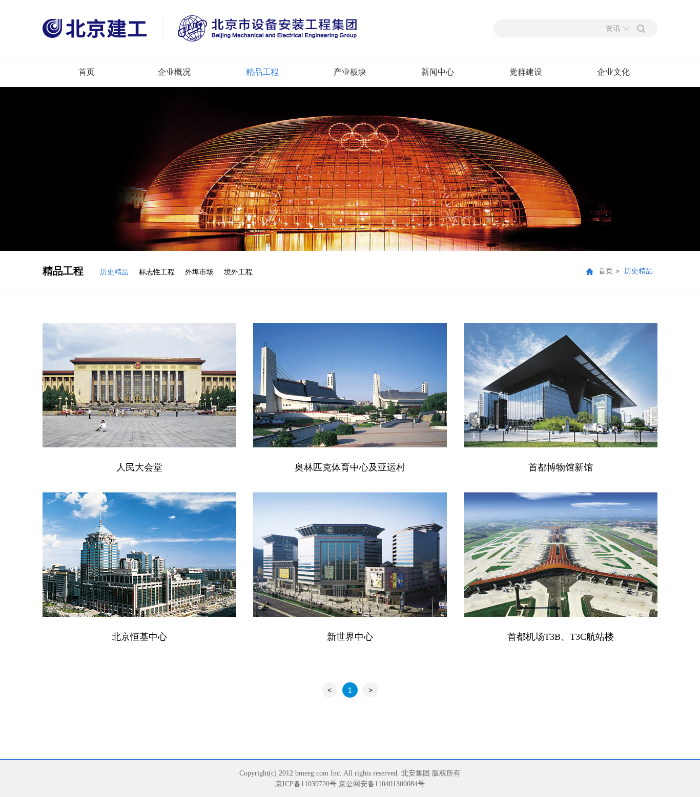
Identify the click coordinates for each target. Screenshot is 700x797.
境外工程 (238, 272)
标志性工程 (157, 272)
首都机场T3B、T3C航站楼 (560, 636)
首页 (86, 72)
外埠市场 (199, 272)
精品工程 (262, 72)
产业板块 (350, 72)
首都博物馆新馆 (560, 467)
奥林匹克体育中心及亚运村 (350, 467)
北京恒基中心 (139, 636)
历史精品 (114, 272)
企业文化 (613, 72)
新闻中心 (437, 72)
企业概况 (174, 72)
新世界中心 (350, 636)
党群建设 (525, 72)
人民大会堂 (139, 467)
